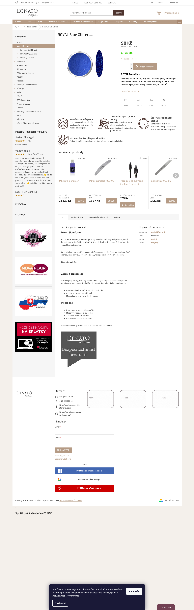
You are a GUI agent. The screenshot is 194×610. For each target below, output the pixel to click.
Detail (81, 201)
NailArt (19, 92)
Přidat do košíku (147, 66)
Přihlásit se (63, 450)
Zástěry (20, 96)
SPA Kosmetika (23, 100)
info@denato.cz (66, 396)
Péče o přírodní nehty (26, 73)
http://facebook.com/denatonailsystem (70, 406)
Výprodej (21, 119)
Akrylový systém (27, 57)
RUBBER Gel (22, 65)
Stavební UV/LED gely (29, 50)
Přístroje (20, 88)
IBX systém (21, 69)
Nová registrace (62, 455)
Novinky (20, 42)
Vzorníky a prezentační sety (29, 111)
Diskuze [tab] (117, 217)
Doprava (112, 3)
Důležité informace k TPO (28, 123)
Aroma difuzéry (23, 104)
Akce (19, 115)
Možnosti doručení (129, 59)
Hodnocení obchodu (93, 3)
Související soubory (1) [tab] (98, 217)
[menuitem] (18, 22)
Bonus (75, 3)
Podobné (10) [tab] (77, 217)
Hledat (118, 12)
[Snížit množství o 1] (131, 68)
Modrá (154, 239)
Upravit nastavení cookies (71, 500)
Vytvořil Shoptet (172, 500)
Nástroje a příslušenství (27, 84)
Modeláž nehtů (23, 46)
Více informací (72, 595)
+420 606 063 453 (66, 401)
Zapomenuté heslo (63, 459)
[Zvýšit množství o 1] (131, 65)
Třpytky (154, 242)
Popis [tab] (63, 217)
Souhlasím (134, 591)
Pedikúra (20, 80)
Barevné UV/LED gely (28, 53)
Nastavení (60, 603)
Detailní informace (129, 91)
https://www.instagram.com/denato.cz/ (70, 413)
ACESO (20, 77)
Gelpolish (21, 61)
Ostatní (20, 107)
